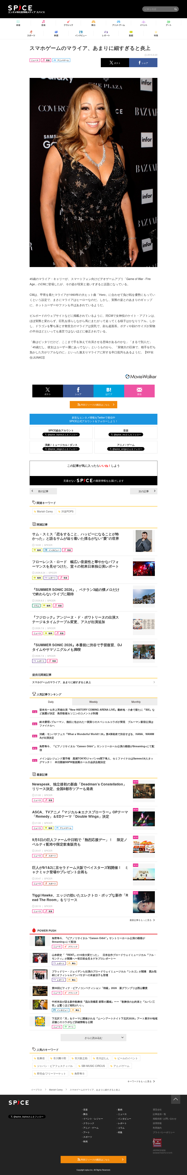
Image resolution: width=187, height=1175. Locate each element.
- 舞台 (85, 1113)
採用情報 (157, 1123)
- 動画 (119, 1109)
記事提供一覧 (159, 1113)
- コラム (121, 1127)
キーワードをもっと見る (139, 1081)
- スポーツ (87, 1136)
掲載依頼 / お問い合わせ (164, 1118)
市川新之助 (81, 1058)
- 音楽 (85, 1109)
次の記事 (144, 491)
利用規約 (157, 1127)
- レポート (122, 1123)
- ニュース (122, 1113)
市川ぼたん (102, 1058)
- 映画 (85, 1141)
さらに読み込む (93, 1038)
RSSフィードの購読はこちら (95, 404)
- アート (86, 1132)
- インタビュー (124, 1118)
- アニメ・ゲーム (90, 1127)
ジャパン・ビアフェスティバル (55, 1066)
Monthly (136, 702)
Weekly (93, 702)
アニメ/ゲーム (121, 1066)
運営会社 (157, 1109)
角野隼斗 (80, 1073)
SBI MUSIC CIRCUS (93, 1066)
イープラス (36, 1089)
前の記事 (43, 491)
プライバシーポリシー (164, 1132)
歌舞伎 (41, 1058)
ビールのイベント (127, 1058)
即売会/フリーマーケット (51, 1073)
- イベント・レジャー (92, 1118)
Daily (51, 702)
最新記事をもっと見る (141, 919)
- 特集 (119, 1132)
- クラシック (88, 1123)
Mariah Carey (45, 511)
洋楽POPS (67, 511)
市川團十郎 (59, 1058)
